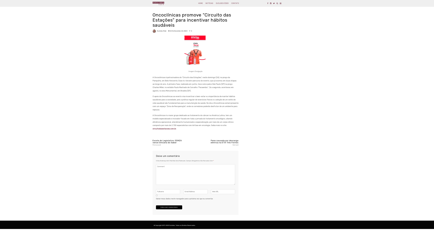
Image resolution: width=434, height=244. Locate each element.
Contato (235, 3)
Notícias (209, 3)
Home (200, 3)
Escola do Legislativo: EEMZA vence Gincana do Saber (167, 143)
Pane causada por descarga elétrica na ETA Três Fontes (224, 143)
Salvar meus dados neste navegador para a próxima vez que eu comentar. (184, 199)
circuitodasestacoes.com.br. (164, 129)
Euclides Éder (222, 3)
